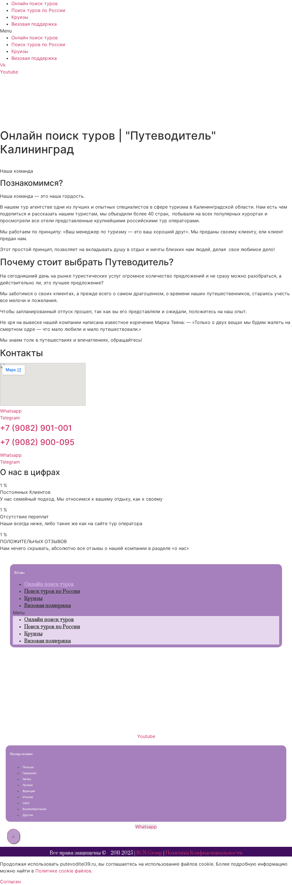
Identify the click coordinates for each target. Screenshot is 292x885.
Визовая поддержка (34, 24)
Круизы (19, 17)
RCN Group (149, 853)
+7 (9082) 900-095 (37, 442)
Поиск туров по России (38, 10)
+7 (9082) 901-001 (36, 428)
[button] (146, 30)
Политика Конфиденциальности (203, 853)
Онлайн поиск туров (34, 3)
